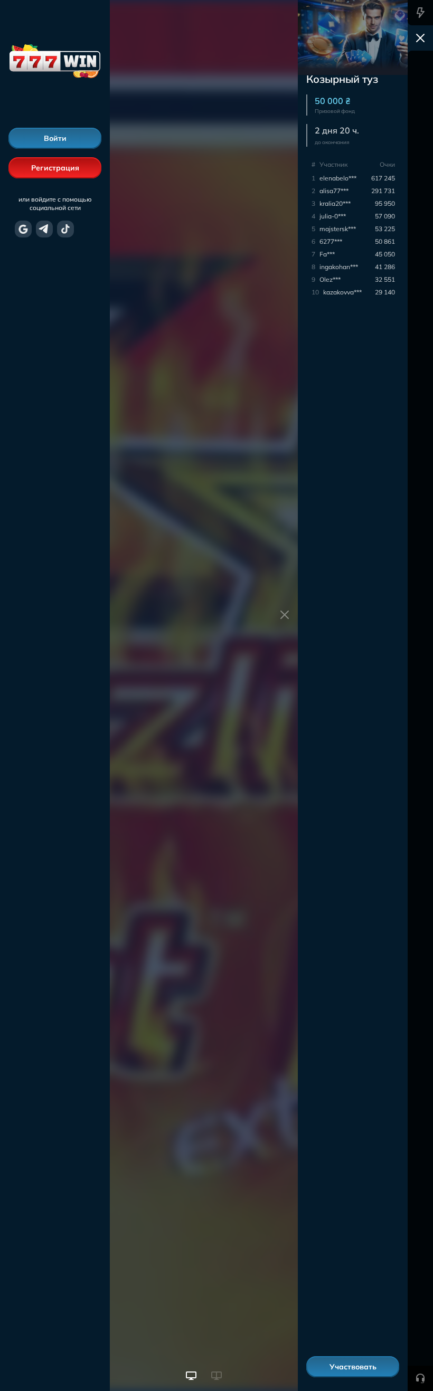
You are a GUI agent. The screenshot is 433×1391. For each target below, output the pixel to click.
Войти (55, 138)
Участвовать (353, 1366)
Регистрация (55, 168)
